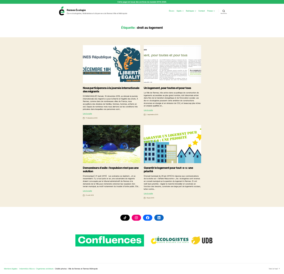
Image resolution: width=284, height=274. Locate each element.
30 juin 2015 (150, 198)
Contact (201, 11)
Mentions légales (10, 269)
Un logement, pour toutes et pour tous (167, 88)
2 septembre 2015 (152, 114)
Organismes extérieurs (44, 269)
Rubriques (190, 11)
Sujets (179, 11)
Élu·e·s (171, 11)
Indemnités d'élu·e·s (27, 269)
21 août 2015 (90, 195)
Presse (210, 11)
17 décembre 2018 (91, 118)
